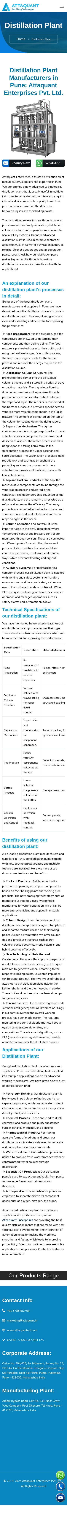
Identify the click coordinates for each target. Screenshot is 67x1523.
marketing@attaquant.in (22, 1320)
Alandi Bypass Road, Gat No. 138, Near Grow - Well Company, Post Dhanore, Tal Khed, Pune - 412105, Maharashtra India (32, 1405)
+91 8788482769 (18, 1311)
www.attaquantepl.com (22, 1330)
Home (20, 39)
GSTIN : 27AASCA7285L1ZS (25, 1340)
